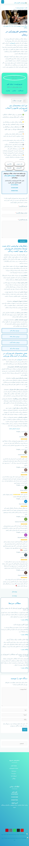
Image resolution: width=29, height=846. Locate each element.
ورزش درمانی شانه (14, 336)
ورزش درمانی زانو (14, 348)
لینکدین (14, 90)
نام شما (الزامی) (22, 206)
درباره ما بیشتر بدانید (14, 428)
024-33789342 (14, 184)
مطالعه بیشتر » (24, 619)
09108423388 (14, 187)
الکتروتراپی (19, 168)
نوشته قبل (14, 591)
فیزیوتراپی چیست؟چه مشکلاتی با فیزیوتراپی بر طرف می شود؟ (14, 655)
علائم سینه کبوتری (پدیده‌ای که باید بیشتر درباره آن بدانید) (14, 608)
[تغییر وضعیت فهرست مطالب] (24, 101)
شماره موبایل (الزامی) (21, 213)
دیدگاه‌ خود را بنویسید (22, 26)
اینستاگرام (20, 90)
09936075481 (14, 190)
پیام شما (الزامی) (22, 219)
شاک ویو (9, 164)
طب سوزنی (19, 164)
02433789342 (14, 794)
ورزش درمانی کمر (14, 330)
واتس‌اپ (8, 90)
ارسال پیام (22, 241)
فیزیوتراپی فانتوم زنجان (10, 175)
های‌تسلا (9, 168)
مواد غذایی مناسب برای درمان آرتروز (17, 639)
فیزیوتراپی (12, 43)
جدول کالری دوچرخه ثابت (20, 624)
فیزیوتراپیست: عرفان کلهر (14, 84)
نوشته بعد (14, 595)
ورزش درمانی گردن (14, 342)
